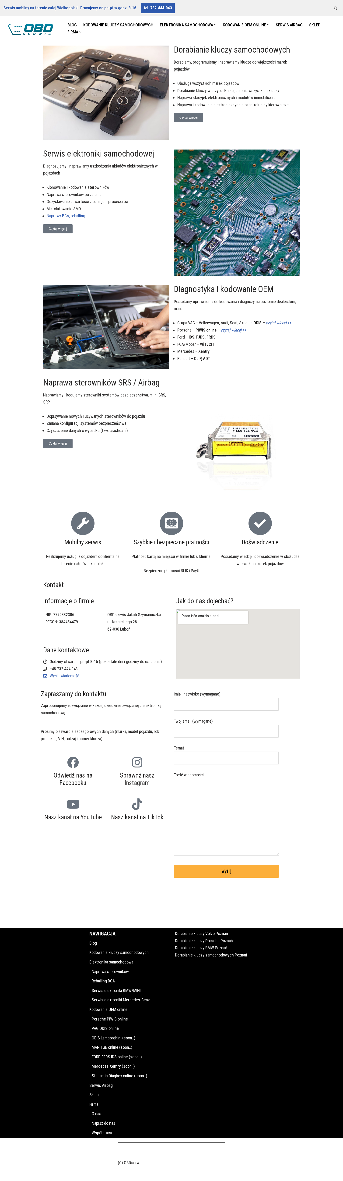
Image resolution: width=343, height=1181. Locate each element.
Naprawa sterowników (110, 971)
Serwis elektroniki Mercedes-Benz (121, 999)
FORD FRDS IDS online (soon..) (117, 1056)
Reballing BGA (103, 980)
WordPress (45, 1174)
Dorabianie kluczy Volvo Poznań (201, 933)
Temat (179, 748)
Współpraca (102, 1132)
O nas (96, 1113)
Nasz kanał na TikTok (137, 817)
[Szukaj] (335, 8)
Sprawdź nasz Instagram (137, 779)
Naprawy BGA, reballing (66, 215)
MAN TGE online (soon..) (112, 1047)
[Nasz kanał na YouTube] (73, 804)
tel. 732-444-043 (158, 7)
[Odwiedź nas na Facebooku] (73, 762)
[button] (215, 25)
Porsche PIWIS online (110, 1019)
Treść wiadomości (189, 774)
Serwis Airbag (289, 24)
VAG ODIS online (105, 1028)
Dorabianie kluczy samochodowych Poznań (211, 955)
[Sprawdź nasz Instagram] (137, 762)
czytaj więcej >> (233, 330)
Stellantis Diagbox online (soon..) (119, 1075)
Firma (93, 1104)
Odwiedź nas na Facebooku (72, 779)
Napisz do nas (103, 1123)
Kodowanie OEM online (108, 1009)
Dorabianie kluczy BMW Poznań (201, 947)
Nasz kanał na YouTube (73, 817)
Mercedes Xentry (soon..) (113, 1066)
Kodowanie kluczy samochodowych (118, 24)
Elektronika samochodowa (111, 962)
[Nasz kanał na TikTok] (137, 804)
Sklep (314, 24)
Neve (8, 1174)
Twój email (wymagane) (193, 721)
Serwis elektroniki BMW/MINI (116, 990)
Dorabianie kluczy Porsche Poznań (204, 940)
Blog (72, 24)
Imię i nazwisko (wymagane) (197, 694)
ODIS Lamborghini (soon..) (113, 1037)
